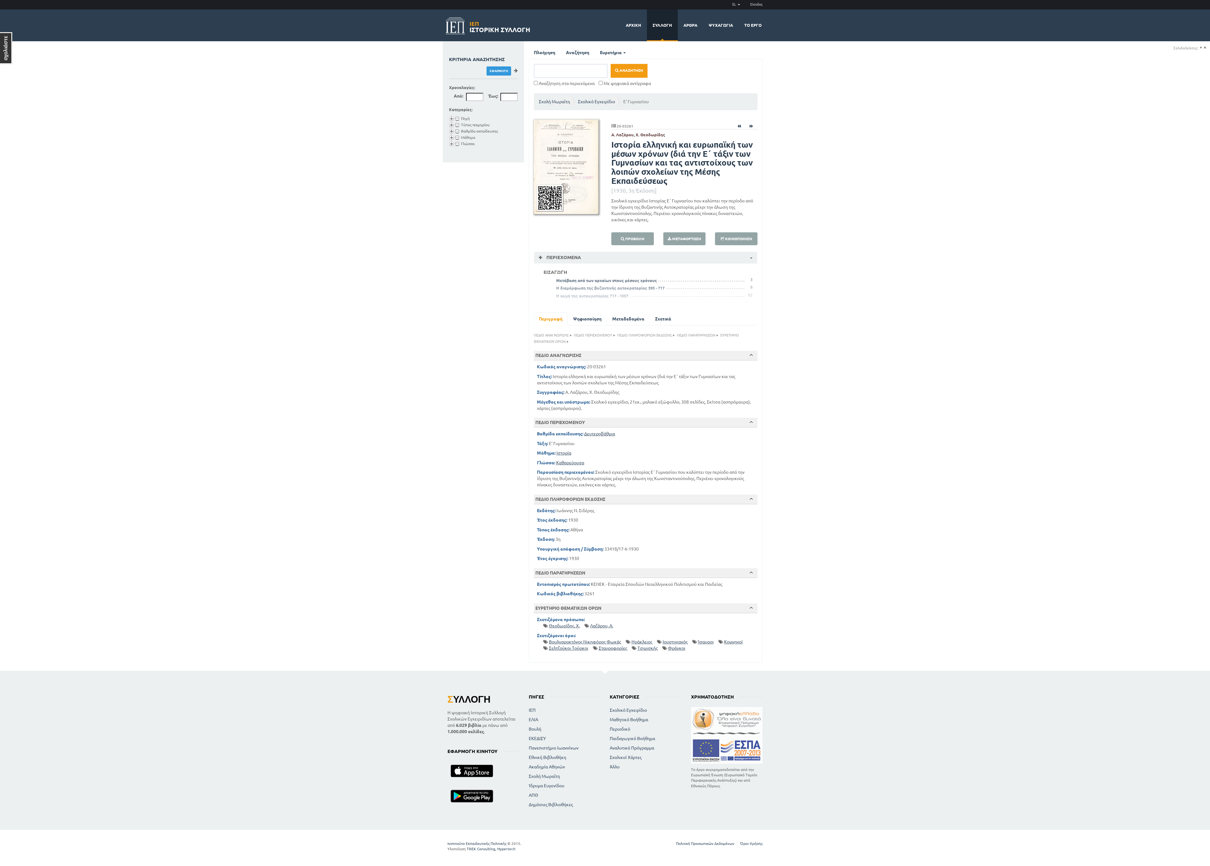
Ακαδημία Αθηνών (547, 766)
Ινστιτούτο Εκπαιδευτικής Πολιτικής (476, 843)
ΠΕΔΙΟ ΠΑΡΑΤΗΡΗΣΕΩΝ (696, 335)
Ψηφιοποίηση (587, 318)
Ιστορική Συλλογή (500, 25)
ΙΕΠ (532, 710)
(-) (1204, 47)
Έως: (493, 96)
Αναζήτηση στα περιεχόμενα (566, 83)
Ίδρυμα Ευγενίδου (546, 785)
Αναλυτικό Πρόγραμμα (632, 747)
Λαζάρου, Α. (601, 625)
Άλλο (614, 766)
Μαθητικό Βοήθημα (629, 719)
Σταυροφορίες (613, 648)
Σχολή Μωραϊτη (554, 101)
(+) (1200, 47)
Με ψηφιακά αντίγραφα (627, 83)
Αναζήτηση (577, 52)
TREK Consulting (481, 849)
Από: (458, 96)
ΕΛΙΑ (533, 719)
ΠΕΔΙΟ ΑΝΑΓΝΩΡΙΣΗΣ (551, 335)
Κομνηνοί (733, 641)
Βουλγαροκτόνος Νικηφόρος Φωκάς (585, 641)
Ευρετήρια (611, 52)
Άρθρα (690, 25)
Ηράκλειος (641, 641)
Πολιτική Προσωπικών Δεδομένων (705, 843)
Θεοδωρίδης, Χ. (564, 625)
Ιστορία (563, 453)
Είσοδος (756, 4)
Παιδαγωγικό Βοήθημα (632, 738)
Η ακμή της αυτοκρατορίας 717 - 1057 (592, 296)
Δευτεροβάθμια (599, 433)
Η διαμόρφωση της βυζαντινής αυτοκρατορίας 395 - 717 (610, 288)
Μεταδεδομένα (628, 318)
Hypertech (506, 849)
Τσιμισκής (647, 648)
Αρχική (633, 25)
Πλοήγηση (544, 52)
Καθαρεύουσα (570, 462)
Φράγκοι (676, 648)
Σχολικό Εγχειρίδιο (596, 101)
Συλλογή (662, 25)
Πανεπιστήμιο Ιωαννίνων (554, 747)
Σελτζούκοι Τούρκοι (568, 648)
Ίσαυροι (706, 641)
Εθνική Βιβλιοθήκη (547, 757)
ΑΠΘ (533, 795)
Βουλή (535, 729)
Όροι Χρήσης (751, 843)
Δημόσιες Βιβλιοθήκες (551, 804)
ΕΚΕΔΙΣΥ (537, 738)
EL (734, 4)
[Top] (751, 355)
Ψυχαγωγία (721, 25)
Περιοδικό (620, 729)
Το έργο (753, 25)
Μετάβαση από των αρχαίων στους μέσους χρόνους (606, 280)
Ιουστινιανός (675, 641)
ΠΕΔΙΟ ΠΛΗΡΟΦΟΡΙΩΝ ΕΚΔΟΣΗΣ (644, 335)
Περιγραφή (550, 318)
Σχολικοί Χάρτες (626, 757)
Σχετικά (663, 318)
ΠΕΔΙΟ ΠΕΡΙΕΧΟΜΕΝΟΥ (593, 335)
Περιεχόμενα (563, 257)
